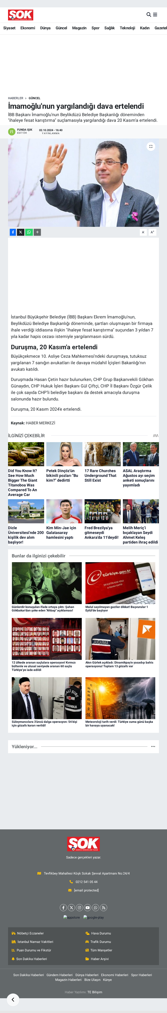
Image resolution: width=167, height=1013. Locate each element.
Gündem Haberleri (60, 975)
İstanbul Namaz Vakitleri (35, 942)
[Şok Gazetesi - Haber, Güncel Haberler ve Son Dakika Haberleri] (20, 14)
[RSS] (103, 907)
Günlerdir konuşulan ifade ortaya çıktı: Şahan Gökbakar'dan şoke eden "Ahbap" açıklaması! (43, 608)
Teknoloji (127, 28)
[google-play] (93, 917)
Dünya (45, 28)
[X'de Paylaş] (20, 232)
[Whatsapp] (95, 907)
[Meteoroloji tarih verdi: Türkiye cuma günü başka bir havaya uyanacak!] (120, 698)
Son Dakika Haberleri (31, 959)
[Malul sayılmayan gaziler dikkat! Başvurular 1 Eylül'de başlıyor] (120, 583)
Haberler (15, 98)
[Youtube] (87, 907)
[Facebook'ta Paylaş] (13, 232)
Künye (107, 980)
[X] (71, 907)
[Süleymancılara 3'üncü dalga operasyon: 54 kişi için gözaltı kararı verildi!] (47, 698)
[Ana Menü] (155, 15)
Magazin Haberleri (68, 980)
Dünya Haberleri (87, 975)
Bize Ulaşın (92, 980)
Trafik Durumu (100, 942)
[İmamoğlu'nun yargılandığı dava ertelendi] (83, 182)
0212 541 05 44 (86, 882)
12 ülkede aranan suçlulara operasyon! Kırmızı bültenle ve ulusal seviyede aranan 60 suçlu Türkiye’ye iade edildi (44, 666)
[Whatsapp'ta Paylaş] (29, 232)
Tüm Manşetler (101, 950)
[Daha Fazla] (37, 232)
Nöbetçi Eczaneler (30, 933)
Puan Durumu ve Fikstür (34, 950)
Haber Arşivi (100, 959)
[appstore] (71, 917)
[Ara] (149, 15)
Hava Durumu (101, 933)
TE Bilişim (94, 992)
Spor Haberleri (141, 975)
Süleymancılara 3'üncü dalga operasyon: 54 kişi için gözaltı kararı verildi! (44, 723)
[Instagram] (79, 907)
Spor (95, 28)
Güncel (61, 28)
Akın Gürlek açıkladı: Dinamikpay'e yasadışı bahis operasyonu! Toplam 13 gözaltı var (119, 664)
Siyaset (9, 28)
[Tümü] (153, 746)
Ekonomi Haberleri (114, 975)
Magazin (79, 28)
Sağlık (109, 28)
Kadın (144, 28)
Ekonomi (27, 28)
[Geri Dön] (13, 999)
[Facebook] (63, 907)
